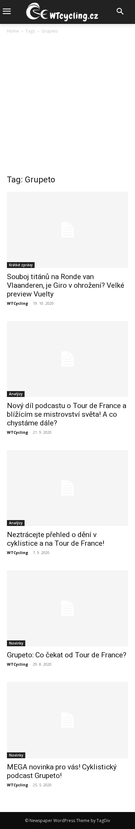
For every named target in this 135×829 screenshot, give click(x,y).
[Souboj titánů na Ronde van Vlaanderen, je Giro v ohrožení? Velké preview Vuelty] (67, 230)
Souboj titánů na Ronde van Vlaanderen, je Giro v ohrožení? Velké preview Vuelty (65, 285)
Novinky (16, 643)
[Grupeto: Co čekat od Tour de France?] (67, 608)
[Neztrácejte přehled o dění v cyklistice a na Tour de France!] (67, 488)
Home (13, 31)
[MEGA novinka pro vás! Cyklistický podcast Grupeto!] (67, 720)
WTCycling (17, 303)
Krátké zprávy (21, 264)
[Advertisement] (67, 106)
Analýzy (15, 393)
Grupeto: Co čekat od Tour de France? (66, 655)
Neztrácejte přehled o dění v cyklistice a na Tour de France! (55, 538)
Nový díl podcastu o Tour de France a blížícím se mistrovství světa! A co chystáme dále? (66, 414)
